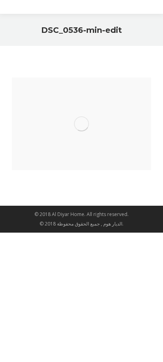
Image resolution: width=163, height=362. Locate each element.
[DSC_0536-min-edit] (81, 124)
